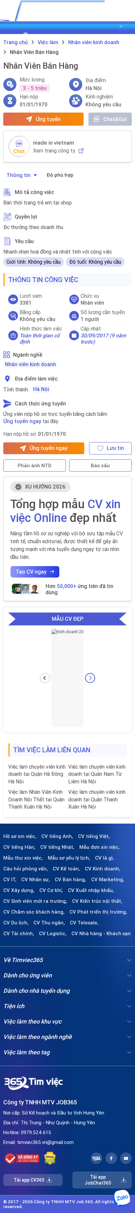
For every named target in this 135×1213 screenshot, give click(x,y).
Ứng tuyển (48, 119)
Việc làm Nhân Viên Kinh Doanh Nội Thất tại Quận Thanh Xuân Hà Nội (36, 799)
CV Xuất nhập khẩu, (91, 890)
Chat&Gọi (115, 119)
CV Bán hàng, (70, 880)
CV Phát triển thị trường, (98, 912)
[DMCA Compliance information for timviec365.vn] (50, 1158)
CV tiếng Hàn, (19, 847)
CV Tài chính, (18, 934)
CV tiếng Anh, (57, 836)
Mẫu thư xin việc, (23, 858)
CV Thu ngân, (49, 923)
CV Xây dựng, (18, 890)
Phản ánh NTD (34, 465)
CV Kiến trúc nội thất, (97, 901)
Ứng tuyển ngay (22, 421)
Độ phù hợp (60, 175)
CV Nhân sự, (35, 880)
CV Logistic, (53, 934)
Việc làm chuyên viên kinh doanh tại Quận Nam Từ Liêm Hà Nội (96, 774)
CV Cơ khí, (51, 890)
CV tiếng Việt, (94, 836)
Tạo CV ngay (31, 571)
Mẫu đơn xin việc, (99, 847)
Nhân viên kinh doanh (30, 364)
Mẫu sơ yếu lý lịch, (69, 858)
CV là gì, (104, 858)
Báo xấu (100, 465)
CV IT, (9, 880)
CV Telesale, (84, 923)
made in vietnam (53, 142)
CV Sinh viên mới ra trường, (35, 901)
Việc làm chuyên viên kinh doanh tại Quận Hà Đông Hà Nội (37, 774)
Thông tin (18, 175)
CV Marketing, (107, 880)
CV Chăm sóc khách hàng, (34, 912)
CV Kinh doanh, (102, 869)
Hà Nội (41, 389)
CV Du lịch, (16, 923)
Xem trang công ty (54, 151)
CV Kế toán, (66, 869)
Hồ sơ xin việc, (19, 836)
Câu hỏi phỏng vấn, (25, 869)
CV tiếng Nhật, (57, 847)
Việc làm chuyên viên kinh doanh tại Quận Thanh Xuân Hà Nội (96, 799)
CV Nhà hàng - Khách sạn (101, 934)
